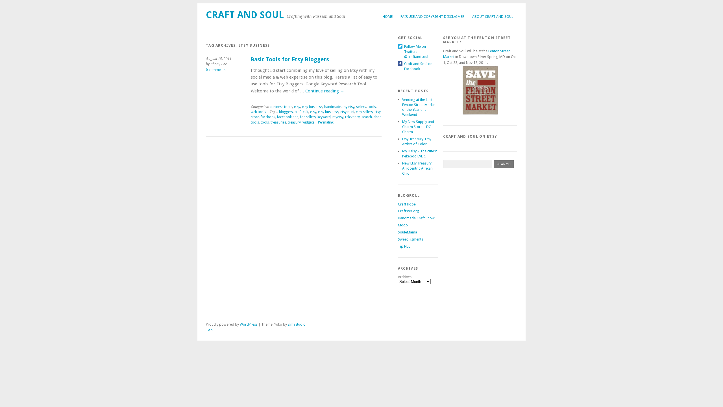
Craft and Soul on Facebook (418, 64)
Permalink (326, 122)
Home (388, 16)
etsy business (312, 107)
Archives (404, 277)
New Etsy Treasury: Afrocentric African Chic (417, 168)
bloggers (286, 112)
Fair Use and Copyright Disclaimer (432, 16)
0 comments (215, 70)
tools (372, 107)
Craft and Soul (245, 14)
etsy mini (347, 112)
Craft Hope (407, 204)
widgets (308, 122)
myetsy (337, 117)
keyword (324, 117)
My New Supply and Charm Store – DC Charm (418, 127)
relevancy (352, 117)
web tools (258, 112)
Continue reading (324, 91)
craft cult (301, 112)
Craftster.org (408, 211)
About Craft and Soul (492, 16)
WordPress (249, 324)
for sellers (308, 117)
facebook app (288, 117)
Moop (403, 225)
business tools (281, 107)
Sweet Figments (410, 239)
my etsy (348, 107)
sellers (361, 107)
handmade (332, 107)
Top (209, 330)
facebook (268, 117)
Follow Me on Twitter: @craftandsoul (416, 46)
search (367, 117)
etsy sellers (364, 112)
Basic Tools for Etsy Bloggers (290, 59)
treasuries (278, 122)
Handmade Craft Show (416, 218)
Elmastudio (297, 324)
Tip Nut (404, 246)
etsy (297, 107)
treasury (294, 122)
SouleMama (407, 232)
